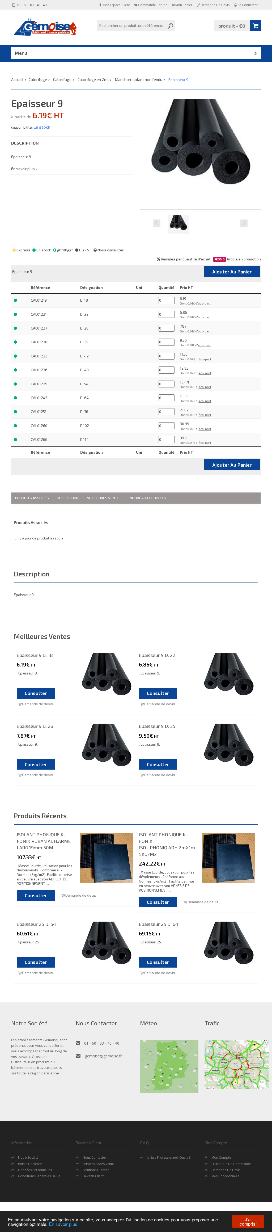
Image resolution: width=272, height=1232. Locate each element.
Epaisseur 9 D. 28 (35, 726)
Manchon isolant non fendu (138, 79)
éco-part (204, 303)
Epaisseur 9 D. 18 (35, 655)
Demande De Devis (225, 1170)
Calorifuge (38, 79)
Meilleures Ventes (104, 498)
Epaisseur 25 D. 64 (158, 924)
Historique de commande (231, 1164)
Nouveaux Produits (148, 498)
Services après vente (98, 1164)
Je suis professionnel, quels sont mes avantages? (183, 1157)
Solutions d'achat (96, 1170)
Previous (156, 223)
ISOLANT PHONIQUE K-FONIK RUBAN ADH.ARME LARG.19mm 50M (44, 841)
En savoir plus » (24, 168)
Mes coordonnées (225, 1176)
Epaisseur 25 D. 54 (36, 924)
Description (68, 498)
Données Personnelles (35, 1170)
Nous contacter (94, 1157)
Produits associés (32, 498)
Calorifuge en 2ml (93, 79)
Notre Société (28, 1157)
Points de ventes (30, 1164)
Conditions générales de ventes (42, 1176)
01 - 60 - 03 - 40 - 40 (31, 5)
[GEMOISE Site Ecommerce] (46, 26)
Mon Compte (221, 1157)
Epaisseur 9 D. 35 (157, 726)
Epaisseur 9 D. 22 (157, 655)
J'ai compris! (248, 1221)
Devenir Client (93, 1176)
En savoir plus (63, 1224)
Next (244, 223)
